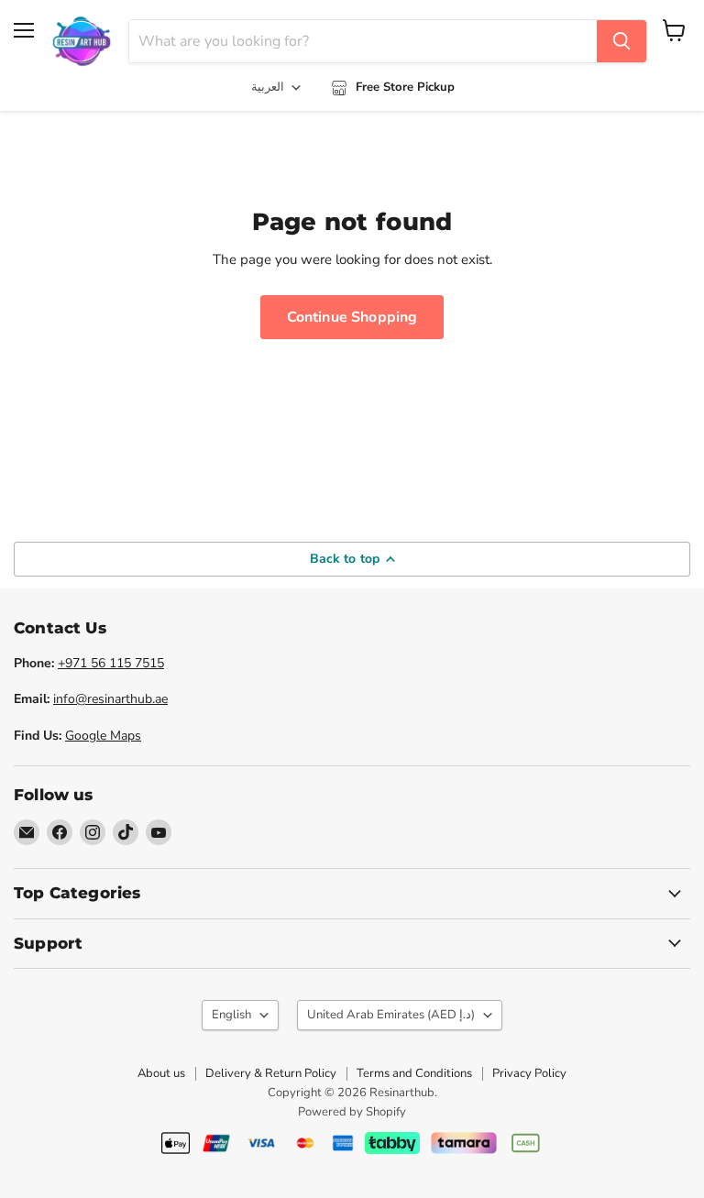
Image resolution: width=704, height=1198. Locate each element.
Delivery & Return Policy (270, 1073)
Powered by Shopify (352, 1112)
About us (161, 1073)
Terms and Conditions (414, 1073)
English (231, 1014)
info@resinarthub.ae (110, 699)
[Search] (621, 41)
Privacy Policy (529, 1073)
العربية (267, 87)
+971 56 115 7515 (111, 663)
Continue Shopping (352, 317)
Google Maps (103, 735)
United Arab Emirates (391, 1014)
